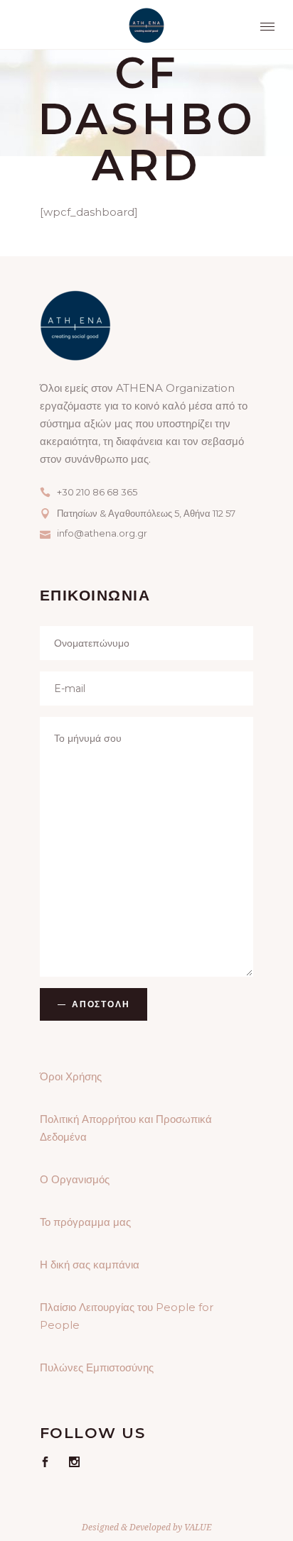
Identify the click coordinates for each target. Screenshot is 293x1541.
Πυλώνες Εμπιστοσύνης (97, 1367)
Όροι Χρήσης (71, 1076)
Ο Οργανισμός (75, 1179)
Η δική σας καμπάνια (89, 1264)
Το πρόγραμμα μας (85, 1222)
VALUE (197, 1527)
